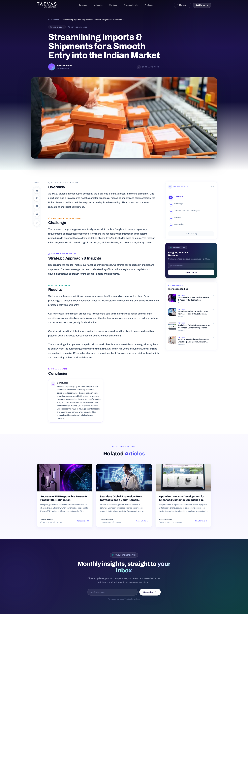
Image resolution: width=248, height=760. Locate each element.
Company (83, 5)
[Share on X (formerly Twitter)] (37, 198)
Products (149, 5)
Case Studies (53, 20)
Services (113, 5)
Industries (98, 5)
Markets (182, 5)
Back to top (192, 234)
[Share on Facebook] (37, 206)
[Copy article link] (37, 223)
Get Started (200, 5)
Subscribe (189, 272)
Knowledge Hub (131, 5)
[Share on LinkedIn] (37, 190)
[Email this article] (37, 214)
